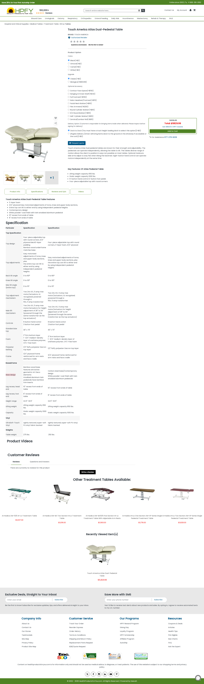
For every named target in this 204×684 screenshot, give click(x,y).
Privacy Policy (27, 643)
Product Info (15, 191)
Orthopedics (86, 18)
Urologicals (49, 18)
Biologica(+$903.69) (78, 82)
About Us (25, 623)
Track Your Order (76, 623)
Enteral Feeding (101, 18)
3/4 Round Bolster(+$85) (80, 113)
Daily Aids (115, 18)
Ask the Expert (174, 646)
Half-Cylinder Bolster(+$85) (81, 116)
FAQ (170, 643)
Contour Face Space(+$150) (82, 90)
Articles (171, 627)
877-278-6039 (170, 137)
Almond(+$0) (76, 63)
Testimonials (27, 635)
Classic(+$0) (75, 79)
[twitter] (87, 674)
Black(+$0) (75, 60)
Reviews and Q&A (59, 191)
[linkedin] (105, 674)
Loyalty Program (127, 631)
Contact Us (169, 10)
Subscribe (59, 599)
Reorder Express (76, 627)
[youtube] (110, 674)
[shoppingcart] (194, 10)
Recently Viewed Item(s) (102, 534)
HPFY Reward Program (129, 623)
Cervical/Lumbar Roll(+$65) (81, 119)
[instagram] (99, 674)
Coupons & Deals (175, 623)
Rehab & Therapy (158, 18)
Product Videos (20, 441)
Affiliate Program (127, 639)
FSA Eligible (172, 635)
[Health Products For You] (20, 10)
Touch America (78, 34)
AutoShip (123, 643)
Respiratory (72, 18)
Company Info (31, 618)
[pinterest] (116, 674)
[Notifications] (190, 10)
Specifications (37, 191)
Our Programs (129, 618)
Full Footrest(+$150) (78, 97)
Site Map (25, 639)
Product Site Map (29, 646)
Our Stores (26, 631)
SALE (171, 18)
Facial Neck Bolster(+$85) (81, 103)
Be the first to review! (96, 45)
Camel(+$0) (75, 67)
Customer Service (81, 618)
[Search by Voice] (139, 10)
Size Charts (173, 639)
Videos (81, 191)
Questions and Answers (79, 45)
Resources (175, 618)
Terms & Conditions (77, 635)
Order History (75, 631)
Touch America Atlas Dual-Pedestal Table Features (30, 199)
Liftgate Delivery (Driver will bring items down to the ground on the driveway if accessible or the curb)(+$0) (108, 135)
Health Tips (173, 631)
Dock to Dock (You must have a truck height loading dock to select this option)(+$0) (105, 130)
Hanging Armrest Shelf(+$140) (82, 94)
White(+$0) (75, 70)
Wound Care (36, 18)
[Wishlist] (56, 118)
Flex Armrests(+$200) (79, 106)
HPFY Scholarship (127, 635)
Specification (17, 223)
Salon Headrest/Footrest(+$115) (83, 100)
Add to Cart (173, 131)
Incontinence (128, 18)
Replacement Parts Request (81, 643)
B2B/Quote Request (77, 646)
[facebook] (93, 674)
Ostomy (61, 18)
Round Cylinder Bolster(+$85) (82, 110)
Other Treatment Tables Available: (102, 480)
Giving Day (124, 627)
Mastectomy (142, 18)
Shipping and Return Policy (80, 639)
